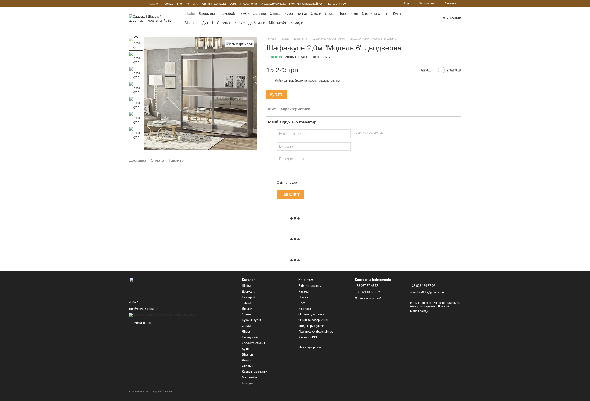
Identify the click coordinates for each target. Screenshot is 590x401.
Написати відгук (320, 57)
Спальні (224, 23)
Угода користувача (273, 3)
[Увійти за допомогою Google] (395, 133)
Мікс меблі (278, 23)
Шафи (189, 13)
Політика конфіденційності (306, 3)
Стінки (275, 13)
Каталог (153, 3)
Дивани (259, 13)
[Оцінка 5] (334, 182)
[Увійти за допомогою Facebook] (388, 133)
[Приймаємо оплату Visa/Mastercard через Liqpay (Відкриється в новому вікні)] (162, 314)
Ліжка (330, 13)
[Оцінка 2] (312, 182)
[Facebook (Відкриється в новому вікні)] (142, 3)
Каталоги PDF (337, 3)
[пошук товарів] (420, 18)
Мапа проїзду (419, 311)
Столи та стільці (375, 13)
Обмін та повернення (244, 3)
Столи (316, 13)
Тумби (244, 13)
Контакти (192, 3)
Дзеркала (207, 13)
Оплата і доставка (214, 3)
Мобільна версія (144, 323)
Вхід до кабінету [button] (310, 285)
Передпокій (348, 13)
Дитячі (207, 23)
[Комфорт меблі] (239, 43)
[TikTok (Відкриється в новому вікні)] (136, 3)
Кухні (397, 13)
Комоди (296, 23)
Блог (180, 3)
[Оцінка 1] (304, 182)
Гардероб (227, 13)
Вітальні (191, 23)
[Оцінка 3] (319, 182)
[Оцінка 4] (326, 182)
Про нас (167, 3)
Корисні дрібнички (249, 23)
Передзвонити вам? (368, 298)
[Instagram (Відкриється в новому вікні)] (131, 3)
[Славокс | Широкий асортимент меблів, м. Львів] (152, 285)
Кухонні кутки (295, 13)
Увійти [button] (279, 80)
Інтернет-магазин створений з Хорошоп (152, 391)
